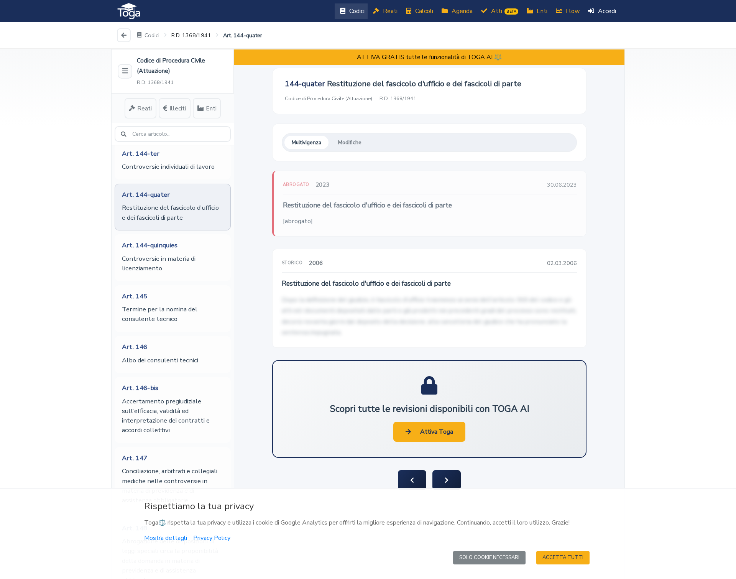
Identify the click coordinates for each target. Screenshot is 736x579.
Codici (356, 11)
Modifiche (349, 142)
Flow (572, 11)
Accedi (606, 11)
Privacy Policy (211, 538)
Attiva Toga (436, 432)
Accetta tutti (562, 557)
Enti (541, 11)
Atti (503, 11)
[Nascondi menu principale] (125, 71)
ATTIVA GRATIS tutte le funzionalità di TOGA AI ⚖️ (429, 57)
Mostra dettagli (165, 538)
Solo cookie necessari (489, 557)
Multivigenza (306, 142)
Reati (389, 11)
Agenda (461, 11)
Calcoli (423, 11)
